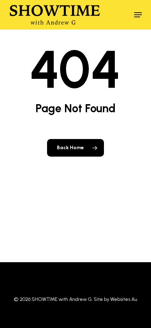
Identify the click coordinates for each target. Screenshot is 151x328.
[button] (138, 14)
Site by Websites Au (115, 299)
